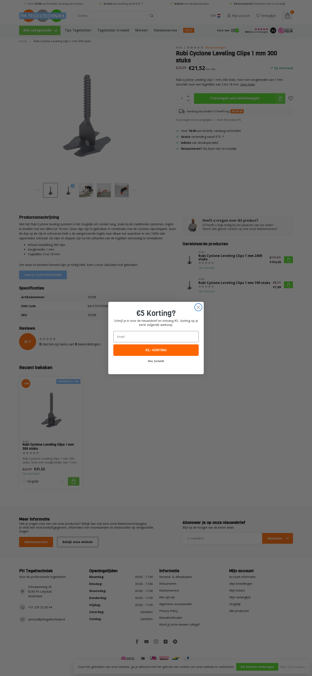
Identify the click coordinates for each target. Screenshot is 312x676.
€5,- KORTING (156, 350)
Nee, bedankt (156, 361)
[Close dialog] (198, 307)
